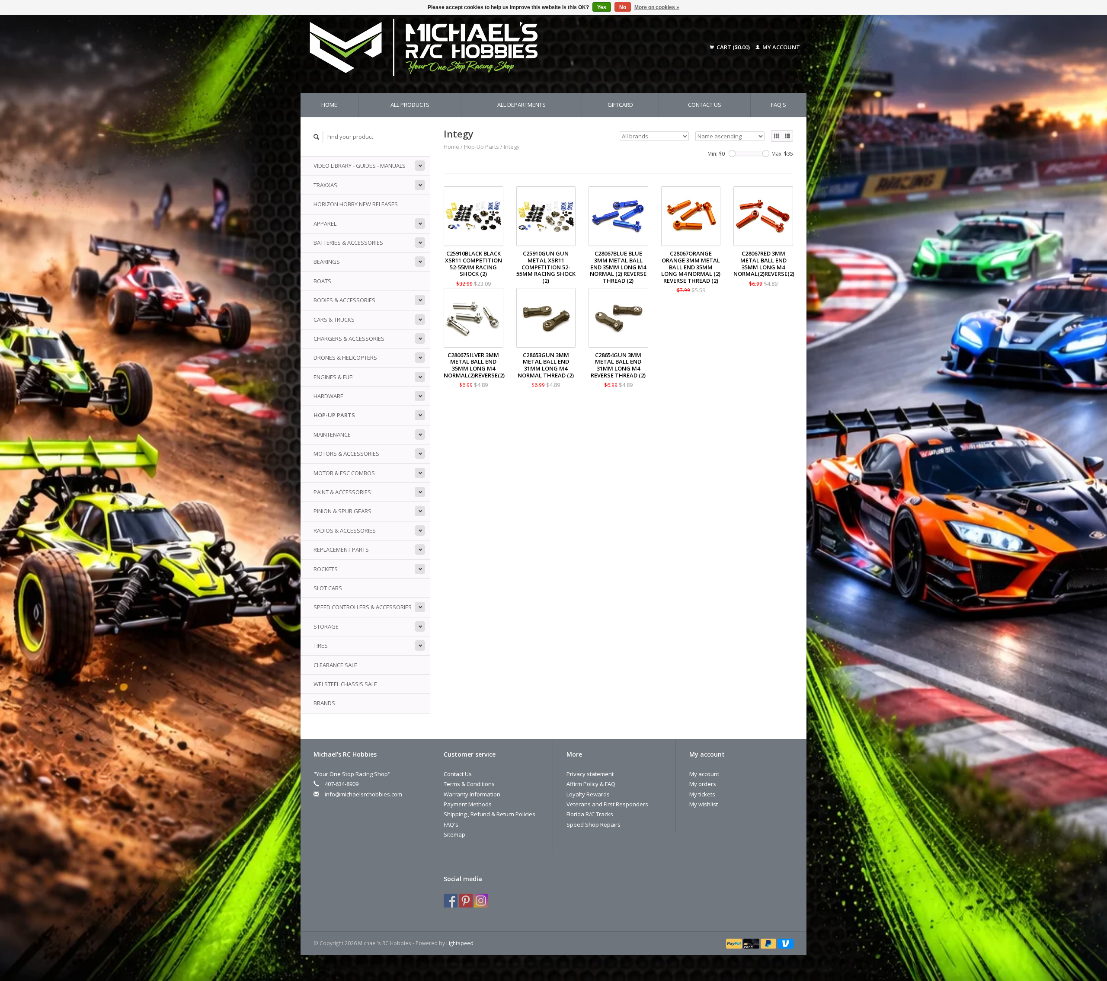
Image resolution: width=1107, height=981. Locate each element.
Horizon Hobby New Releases (356, 204)
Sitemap (454, 834)
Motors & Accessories (346, 453)
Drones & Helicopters (345, 357)
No (622, 7)
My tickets (702, 794)
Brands (324, 703)
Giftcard (620, 105)
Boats (322, 281)
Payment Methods (468, 804)
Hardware (328, 396)
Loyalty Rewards (588, 794)
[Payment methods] (734, 943)
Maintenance (332, 434)
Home (329, 105)
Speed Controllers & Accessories (363, 607)
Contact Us (704, 105)
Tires (321, 645)
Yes (601, 7)
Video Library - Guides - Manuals (360, 165)
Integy (512, 146)
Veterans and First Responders (607, 804)
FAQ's (778, 105)
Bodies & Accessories (344, 300)
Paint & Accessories (342, 492)
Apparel (325, 223)
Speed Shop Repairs (593, 824)
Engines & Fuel (334, 377)
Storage (326, 626)
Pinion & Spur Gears (342, 511)
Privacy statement (590, 774)
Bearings (327, 261)
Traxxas (325, 185)
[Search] (316, 137)
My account (780, 47)
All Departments (521, 105)
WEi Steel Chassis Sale (345, 684)
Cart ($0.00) (733, 47)
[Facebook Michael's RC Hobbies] (451, 901)
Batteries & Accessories (348, 242)
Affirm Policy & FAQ (590, 784)
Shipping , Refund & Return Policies (489, 814)
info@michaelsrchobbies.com (363, 794)
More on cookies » (656, 7)
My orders (702, 784)
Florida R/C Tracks (589, 814)
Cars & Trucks (334, 319)
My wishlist (703, 804)
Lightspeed (460, 942)
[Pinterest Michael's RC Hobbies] (466, 901)
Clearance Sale (335, 665)
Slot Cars (328, 588)
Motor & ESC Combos (344, 473)
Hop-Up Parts (334, 415)
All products (409, 105)
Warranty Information (472, 794)
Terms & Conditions (469, 784)
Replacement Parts (341, 549)
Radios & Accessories (345, 530)
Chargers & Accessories (349, 338)
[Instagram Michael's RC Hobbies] (481, 901)
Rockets (326, 569)
